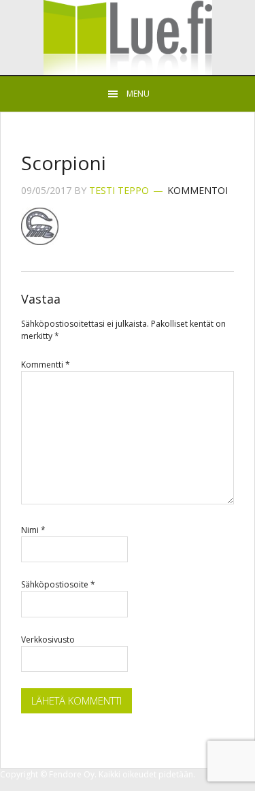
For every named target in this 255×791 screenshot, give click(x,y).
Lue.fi (127, 37)
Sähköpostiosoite (58, 584)
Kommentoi (197, 190)
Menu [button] (138, 93)
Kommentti (45, 364)
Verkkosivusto (48, 639)
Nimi (33, 530)
